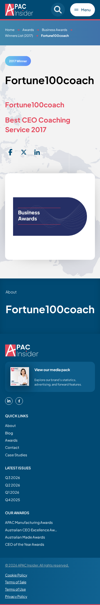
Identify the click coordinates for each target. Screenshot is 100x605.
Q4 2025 (12, 499)
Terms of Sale (15, 582)
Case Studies (16, 455)
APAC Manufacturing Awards (29, 522)
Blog (9, 433)
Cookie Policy (16, 575)
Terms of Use (15, 589)
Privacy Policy (16, 596)
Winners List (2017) (19, 36)
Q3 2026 (12, 477)
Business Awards (54, 30)
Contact (12, 447)
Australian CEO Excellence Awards (31, 530)
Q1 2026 (12, 492)
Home (9, 30)
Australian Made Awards (25, 537)
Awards (28, 30)
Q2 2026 (12, 485)
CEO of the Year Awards (24, 544)
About (10, 425)
